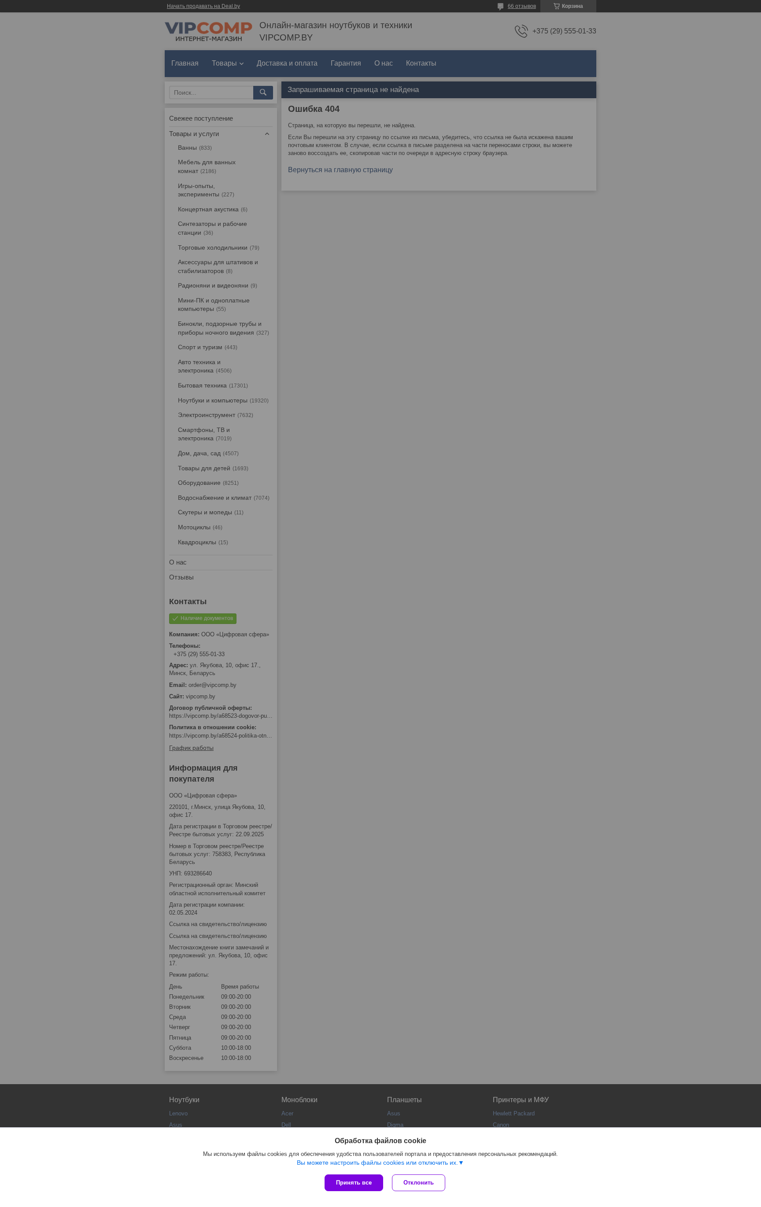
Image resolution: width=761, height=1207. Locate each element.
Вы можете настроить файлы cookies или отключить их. (377, 1162)
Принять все (354, 1182)
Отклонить (418, 1182)
